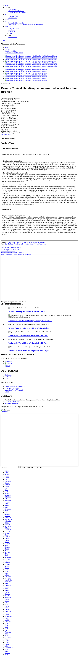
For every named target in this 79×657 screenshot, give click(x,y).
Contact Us (11, 31)
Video (10, 33)
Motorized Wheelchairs (8, 251)
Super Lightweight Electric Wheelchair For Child (16, 254)
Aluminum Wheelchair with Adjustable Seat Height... (29, 351)
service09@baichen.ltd (11, 403)
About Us (8, 26)
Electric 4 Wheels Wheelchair (10, 249)
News (6, 14)
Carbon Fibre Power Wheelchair (14, 386)
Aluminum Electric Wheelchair (17, 12)
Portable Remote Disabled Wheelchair (12, 252)
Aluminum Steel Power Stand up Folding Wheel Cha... (30, 321)
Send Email (4, 412)
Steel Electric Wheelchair (16, 11)
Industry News (12, 18)
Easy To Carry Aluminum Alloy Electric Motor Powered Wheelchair (25, 244)
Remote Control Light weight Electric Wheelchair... (28, 328)
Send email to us (6, 134)
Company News (13, 16)
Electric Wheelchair (11, 51)
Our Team (11, 30)
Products (7, 49)
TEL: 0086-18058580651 (12, 401)
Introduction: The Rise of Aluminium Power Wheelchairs (25, 25)
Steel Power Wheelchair (12, 388)
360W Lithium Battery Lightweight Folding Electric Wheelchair (26, 242)
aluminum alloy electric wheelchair (11, 247)
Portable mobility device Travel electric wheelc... (27, 312)
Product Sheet (12, 37)
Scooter (7, 392)
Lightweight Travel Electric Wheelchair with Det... (28, 336)
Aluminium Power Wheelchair (14, 53)
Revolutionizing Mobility (16, 23)
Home (6, 5)
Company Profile (13, 28)
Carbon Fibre (12, 9)
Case (6, 21)
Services (7, 19)
